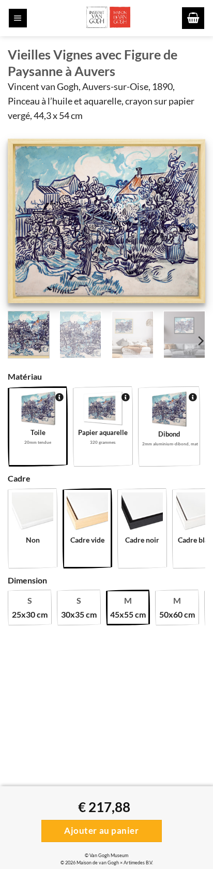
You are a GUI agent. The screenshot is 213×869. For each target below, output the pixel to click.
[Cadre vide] (87, 513)
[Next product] (18, 352)
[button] (18, 18)
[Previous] (25, 221)
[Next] (188, 221)
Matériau (25, 376)
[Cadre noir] (142, 513)
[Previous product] (40, 352)
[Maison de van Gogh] (108, 18)
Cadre (19, 478)
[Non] (32, 513)
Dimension (27, 580)
